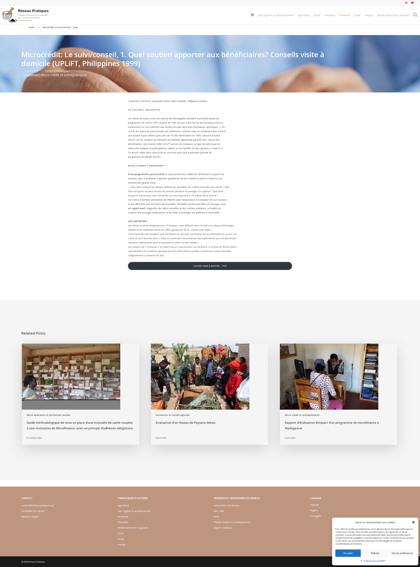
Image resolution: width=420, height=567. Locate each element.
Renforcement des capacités (133, 527)
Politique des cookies (374, 560)
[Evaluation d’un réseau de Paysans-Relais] (209, 394)
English (313, 510)
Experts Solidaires (223, 527)
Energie (122, 544)
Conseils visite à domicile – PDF (210, 265)
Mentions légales (30, 516)
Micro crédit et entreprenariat (64, 75)
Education (123, 522)
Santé (121, 533)
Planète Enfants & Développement (232, 522)
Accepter (348, 553)
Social (121, 538)
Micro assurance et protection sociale (48, 415)
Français (314, 504)
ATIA (216, 516)
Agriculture (123, 505)
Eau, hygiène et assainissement (134, 511)
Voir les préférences (402, 553)
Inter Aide (219, 511)
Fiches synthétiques (57, 71)
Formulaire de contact (33, 511)
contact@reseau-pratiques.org (37, 505)
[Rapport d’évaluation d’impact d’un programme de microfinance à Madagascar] (338, 394)
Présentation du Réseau (226, 505)
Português (315, 515)
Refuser (375, 553)
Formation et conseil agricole (172, 415)
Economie (31, 75)
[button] (413, 522)
